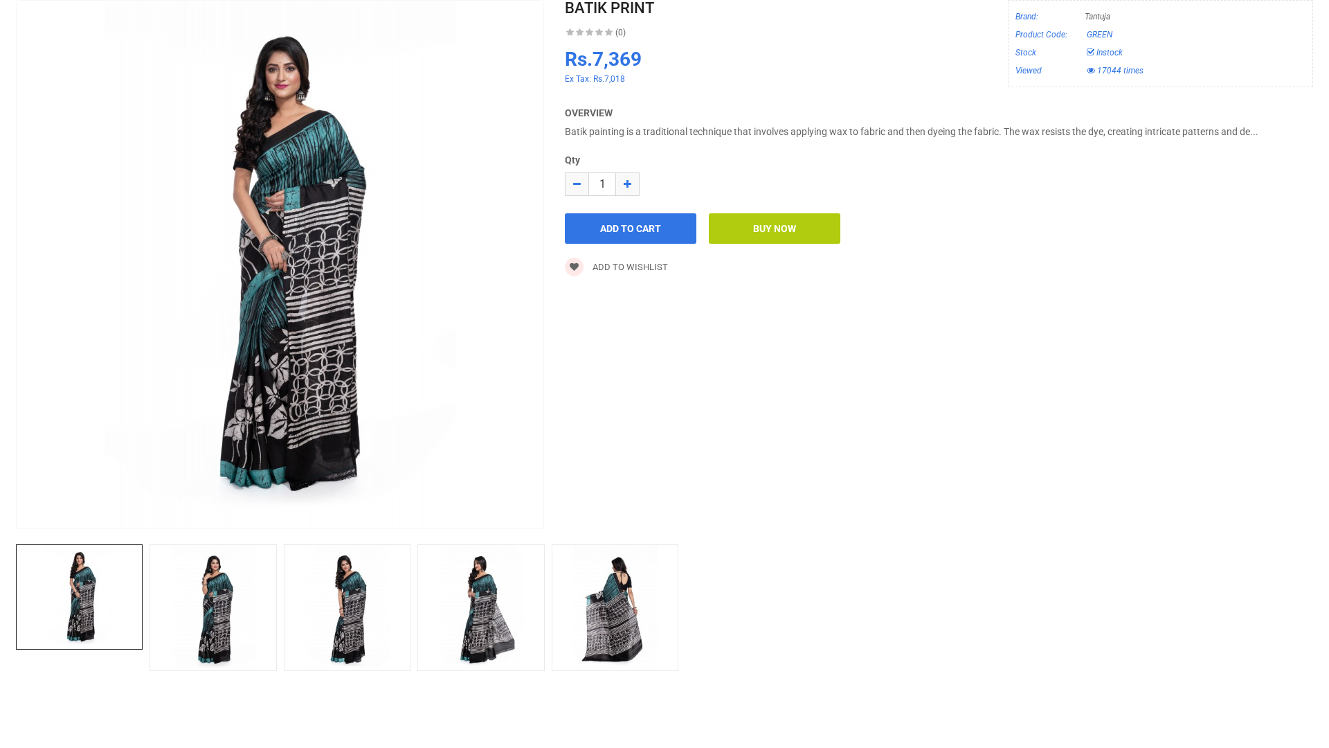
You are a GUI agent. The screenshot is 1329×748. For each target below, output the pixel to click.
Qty (572, 160)
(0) (620, 32)
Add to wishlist (629, 267)
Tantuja (1097, 16)
